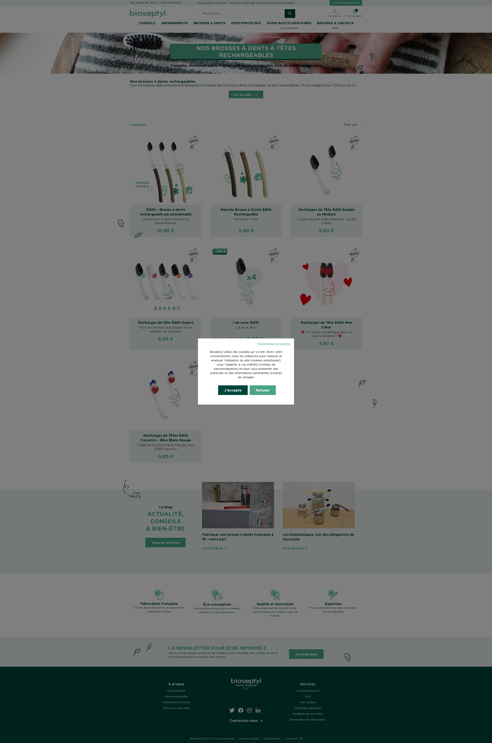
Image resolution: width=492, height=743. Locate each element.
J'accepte (233, 390)
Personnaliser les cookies (273, 343)
